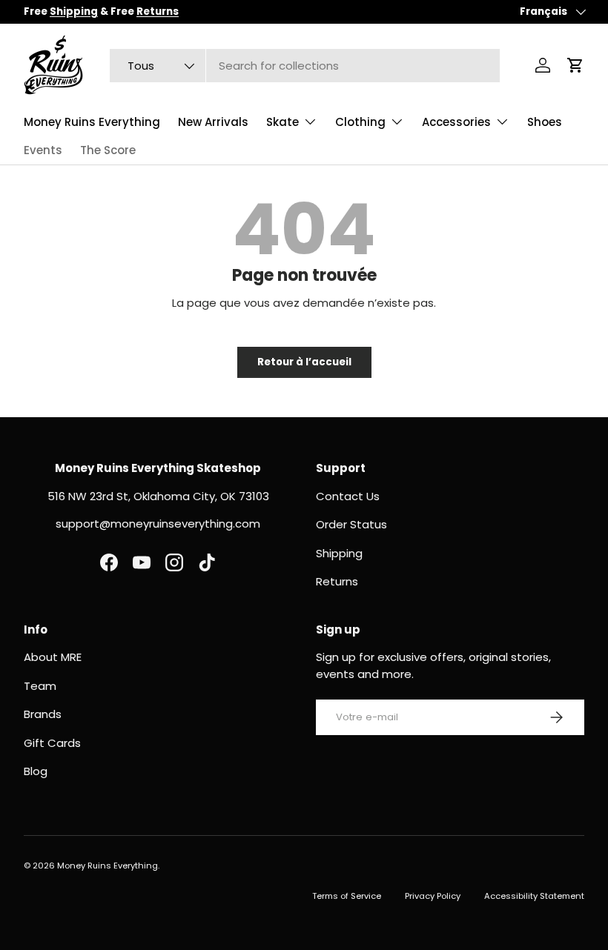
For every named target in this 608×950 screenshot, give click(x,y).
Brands (43, 714)
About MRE (53, 657)
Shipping (339, 553)
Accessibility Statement (534, 896)
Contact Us (348, 496)
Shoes (544, 122)
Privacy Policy (432, 896)
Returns (337, 581)
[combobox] (305, 65)
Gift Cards (52, 743)
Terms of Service (346, 896)
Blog (35, 771)
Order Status (351, 524)
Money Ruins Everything (92, 122)
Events (43, 150)
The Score (108, 150)
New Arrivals (213, 122)
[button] (575, 65)
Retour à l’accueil (304, 362)
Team (40, 686)
